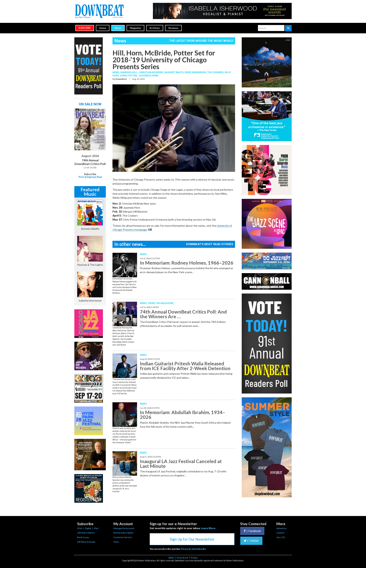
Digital (91, 176)
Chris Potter (128, 75)
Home (102, 28)
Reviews (173, 28)
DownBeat (121, 79)
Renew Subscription (123, 532)
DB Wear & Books (86, 541)
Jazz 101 (280, 537)
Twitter (253, 540)
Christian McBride (151, 72)
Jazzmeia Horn (148, 75)
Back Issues (83, 537)
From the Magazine (160, 303)
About (171, 557)
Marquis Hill (128, 72)
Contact (280, 532)
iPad (99, 176)
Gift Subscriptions (86, 532)
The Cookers (215, 72)
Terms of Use (182, 557)
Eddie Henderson (195, 72)
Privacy (194, 557)
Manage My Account (123, 528)
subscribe (85, 27)
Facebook (253, 531)
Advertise (281, 528)
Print (82, 176)
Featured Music (90, 192)
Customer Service (122, 537)
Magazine (135, 28)
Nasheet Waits (173, 72)
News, (116, 72)
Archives (154, 28)
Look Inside (90, 167)
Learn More (208, 528)
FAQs (116, 541)
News (118, 28)
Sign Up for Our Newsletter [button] (192, 539)
